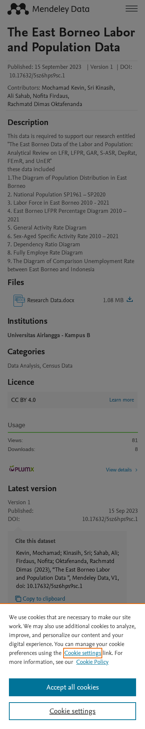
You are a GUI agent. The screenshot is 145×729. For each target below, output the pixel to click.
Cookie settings (82, 653)
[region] (72, 666)
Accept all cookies (72, 687)
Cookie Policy (92, 662)
